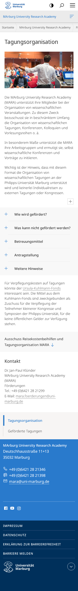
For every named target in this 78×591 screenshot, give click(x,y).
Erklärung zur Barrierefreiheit (32, 544)
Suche (62, 5)
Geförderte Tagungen (25, 431)
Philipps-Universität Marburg (25, 573)
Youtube (11, 508)
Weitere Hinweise (28, 267)
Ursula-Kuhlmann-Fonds (42, 288)
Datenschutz (14, 535)
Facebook (5, 508)
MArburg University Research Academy (72, 17)
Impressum (13, 526)
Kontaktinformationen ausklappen (71, 566)
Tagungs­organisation (25, 420)
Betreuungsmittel (28, 240)
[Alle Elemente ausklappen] (70, 201)
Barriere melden (18, 553)
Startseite (8, 27)
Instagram (19, 508)
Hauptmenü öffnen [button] (72, 5)
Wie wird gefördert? (30, 213)
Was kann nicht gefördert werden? (42, 226)
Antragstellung (26, 253)
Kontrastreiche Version (51, 5)
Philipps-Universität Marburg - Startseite (16, 5)
